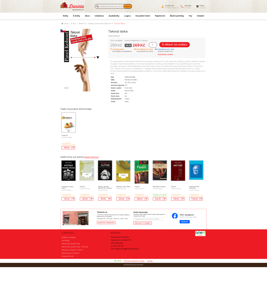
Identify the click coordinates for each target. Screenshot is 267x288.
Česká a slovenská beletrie (99, 24)
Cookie (150, 261)
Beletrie (82, 24)
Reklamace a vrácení (70, 253)
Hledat (127, 6)
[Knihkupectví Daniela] (73, 6)
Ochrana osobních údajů (134, 261)
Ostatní (200, 16)
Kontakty (65, 241)
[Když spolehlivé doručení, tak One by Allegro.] (200, 235)
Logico (127, 16)
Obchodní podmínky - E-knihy (75, 247)
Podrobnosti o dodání (165, 54)
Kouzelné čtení (142, 16)
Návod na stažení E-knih (72, 250)
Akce (87, 16)
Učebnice (99, 16)
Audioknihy (114, 16)
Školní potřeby (177, 16)
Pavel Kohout (114, 36)
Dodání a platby (69, 237)
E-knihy (76, 16)
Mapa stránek (68, 256)
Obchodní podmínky (71, 244)
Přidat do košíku (175, 44)
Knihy (65, 16)
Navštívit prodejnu (106, 222)
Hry (190, 16)
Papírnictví (160, 16)
